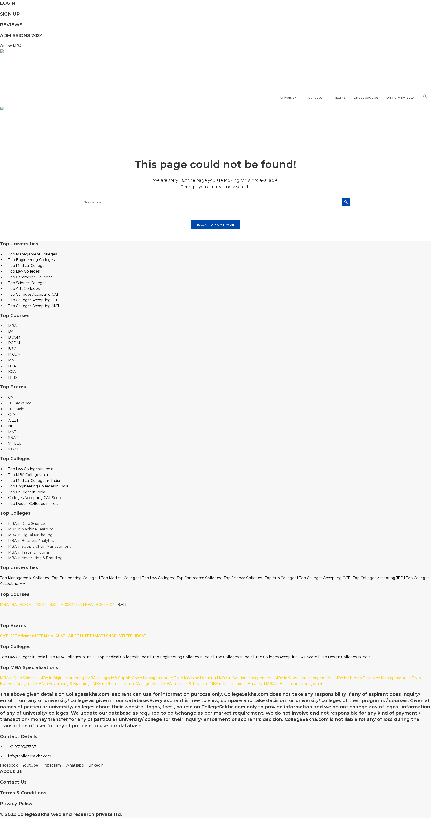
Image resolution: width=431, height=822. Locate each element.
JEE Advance (22, 636)
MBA (4, 605)
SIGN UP (10, 14)
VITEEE (125, 636)
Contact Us (13, 782)
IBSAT (141, 636)
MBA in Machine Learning (193, 678)
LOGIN (7, 3)
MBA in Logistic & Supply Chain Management (127, 678)
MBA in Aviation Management (245, 678)
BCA (99, 605)
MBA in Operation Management (303, 678)
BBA (89, 605)
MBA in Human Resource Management (370, 678)
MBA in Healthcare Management (295, 684)
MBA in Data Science (18, 678)
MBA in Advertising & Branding (62, 684)
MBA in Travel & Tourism (185, 684)
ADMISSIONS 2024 (21, 35)
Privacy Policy (16, 803)
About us (11, 771)
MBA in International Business (236, 684)
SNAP (111, 636)
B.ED (121, 605)
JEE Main (45, 636)
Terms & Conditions (23, 792)
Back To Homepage (215, 224)
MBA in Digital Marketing (62, 678)
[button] (425, 97)
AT (100, 636)
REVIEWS (11, 24)
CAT (4, 636)
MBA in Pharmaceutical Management (126, 684)
